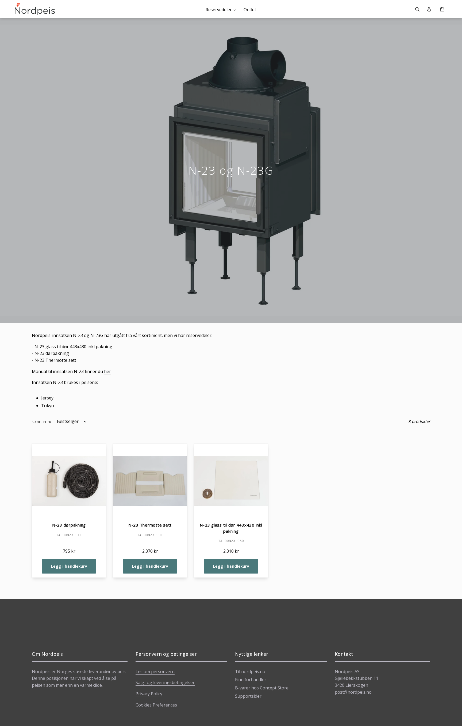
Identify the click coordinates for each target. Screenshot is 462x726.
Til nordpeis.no (250, 671)
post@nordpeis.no (353, 692)
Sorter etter (41, 422)
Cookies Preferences (156, 705)
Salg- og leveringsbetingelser (165, 682)
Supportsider (248, 696)
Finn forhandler (250, 679)
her (107, 371)
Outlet (250, 10)
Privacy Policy (149, 694)
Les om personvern (155, 671)
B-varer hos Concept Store (261, 688)
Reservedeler (219, 10)
